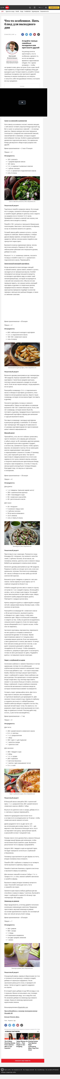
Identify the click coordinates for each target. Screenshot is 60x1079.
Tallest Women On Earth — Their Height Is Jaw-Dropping (22, 1044)
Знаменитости (44, 11)
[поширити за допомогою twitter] (26, 34)
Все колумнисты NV (17, 1069)
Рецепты (10, 1020)
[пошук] (30, 7)
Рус (40, 7)
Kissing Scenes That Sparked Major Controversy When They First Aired (33, 1046)
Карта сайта (7, 1069)
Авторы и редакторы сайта (8, 1072)
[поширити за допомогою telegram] (30, 34)
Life (2, 11)
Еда (14, 1020)
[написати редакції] (34, 34)
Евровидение (35, 11)
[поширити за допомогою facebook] (22, 34)
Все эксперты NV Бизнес (52, 1069)
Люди (21, 11)
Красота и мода (10, 11)
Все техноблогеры (40, 1069)
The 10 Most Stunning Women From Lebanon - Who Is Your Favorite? (10, 1045)
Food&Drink (27, 11)
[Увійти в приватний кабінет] (46, 7)
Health (17, 11)
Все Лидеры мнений (28, 1069)
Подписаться (54, 7)
